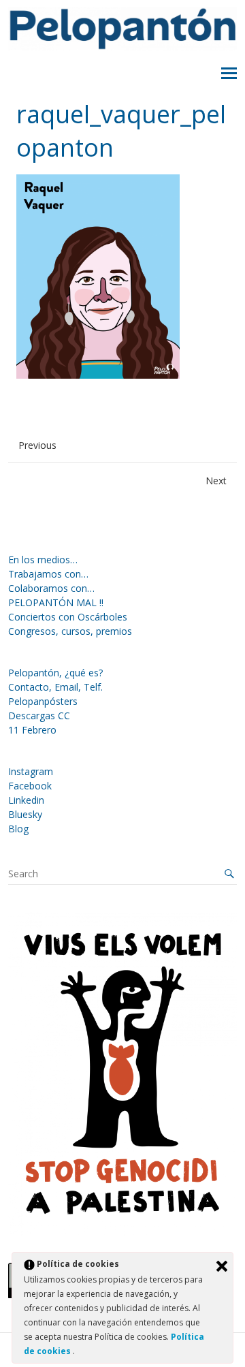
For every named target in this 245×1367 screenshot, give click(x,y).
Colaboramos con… (51, 588)
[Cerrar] (221, 1266)
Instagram (30, 771)
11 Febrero (32, 729)
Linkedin (26, 800)
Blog (18, 828)
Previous (37, 445)
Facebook (30, 785)
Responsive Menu (229, 74)
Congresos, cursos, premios (70, 631)
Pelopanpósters (43, 701)
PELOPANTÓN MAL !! (55, 602)
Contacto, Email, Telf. (55, 686)
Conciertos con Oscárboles (67, 616)
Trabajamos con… (48, 573)
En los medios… (43, 559)
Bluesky (25, 814)
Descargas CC (39, 715)
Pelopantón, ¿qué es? (55, 672)
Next (216, 480)
